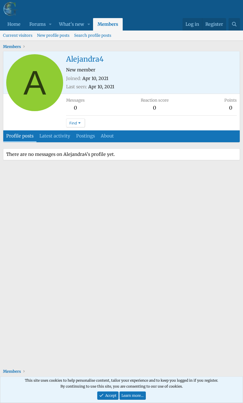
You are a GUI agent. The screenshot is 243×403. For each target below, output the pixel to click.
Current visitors (17, 35)
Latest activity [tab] (54, 136)
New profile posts (53, 35)
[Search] (234, 24)
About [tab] (107, 136)
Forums (37, 24)
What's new (71, 24)
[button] (50, 24)
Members (107, 24)
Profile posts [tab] (19, 136)
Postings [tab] (85, 136)
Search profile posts (92, 35)
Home (13, 24)
